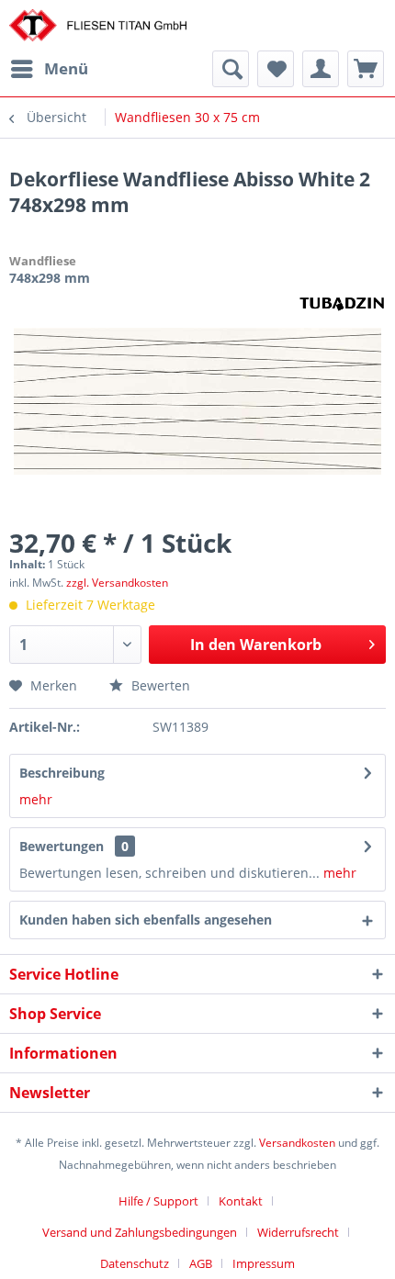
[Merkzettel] (275, 68)
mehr (35, 799)
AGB (200, 1263)
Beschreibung (62, 772)
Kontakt (241, 1201)
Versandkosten (297, 1142)
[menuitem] (48, 68)
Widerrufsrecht (298, 1232)
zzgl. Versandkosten (117, 582)
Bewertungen (61, 846)
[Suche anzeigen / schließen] (230, 68)
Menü (66, 68)
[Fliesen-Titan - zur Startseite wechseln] (97, 25)
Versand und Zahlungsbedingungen (139, 1232)
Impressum (263, 1263)
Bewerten (159, 685)
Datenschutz (134, 1263)
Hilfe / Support (158, 1201)
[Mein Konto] (320, 68)
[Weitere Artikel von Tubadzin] (342, 302)
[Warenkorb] (365, 68)
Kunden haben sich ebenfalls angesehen (145, 919)
